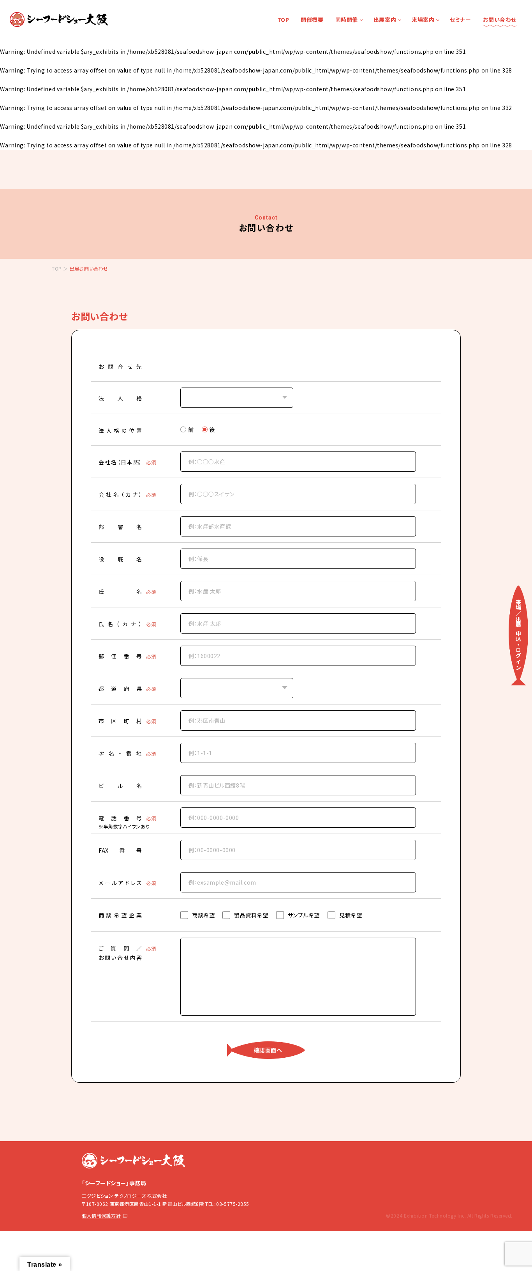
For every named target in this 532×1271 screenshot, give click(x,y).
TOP (283, 19)
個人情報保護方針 (101, 1215)
